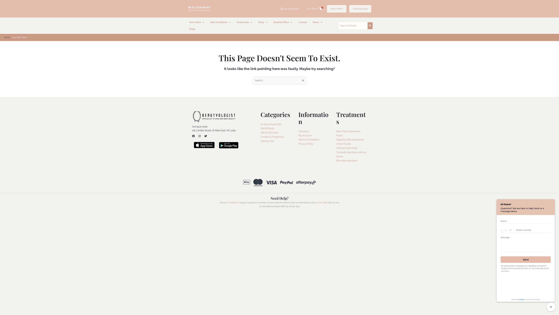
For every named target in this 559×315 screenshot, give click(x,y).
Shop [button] (261, 22)
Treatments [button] (243, 22)
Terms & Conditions (308, 139)
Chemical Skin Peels (347, 148)
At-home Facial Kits (271, 124)
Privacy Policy (306, 143)
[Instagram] (199, 136)
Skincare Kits (267, 141)
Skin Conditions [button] (218, 22)
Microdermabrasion (347, 160)
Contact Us (234, 202)
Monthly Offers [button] (281, 22)
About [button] (316, 22)
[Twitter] (205, 136)
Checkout (303, 131)
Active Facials (343, 143)
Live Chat (322, 202)
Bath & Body (267, 128)
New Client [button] (195, 22)
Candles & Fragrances (272, 136)
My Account (305, 135)
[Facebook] (193, 136)
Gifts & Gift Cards (269, 132)
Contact (303, 22)
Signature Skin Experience (350, 139)
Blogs (192, 29)
